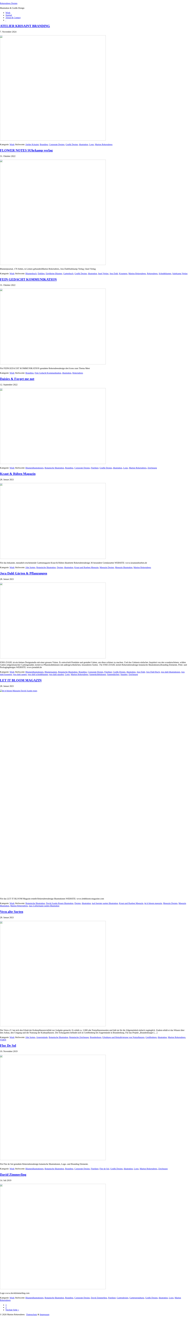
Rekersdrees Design (8, 3)
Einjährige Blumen (54, 273)
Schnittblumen (165, 273)
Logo (91, 144)
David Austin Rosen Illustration (59, 903)
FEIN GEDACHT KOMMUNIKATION (28, 279)
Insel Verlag (103, 273)
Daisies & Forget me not (17, 379)
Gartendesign (122, 1298)
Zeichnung (152, 468)
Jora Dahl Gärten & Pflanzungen (23, 573)
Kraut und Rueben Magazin (86, 567)
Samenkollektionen (97, 674)
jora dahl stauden (56, 674)
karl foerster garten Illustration (105, 903)
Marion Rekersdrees (103, 144)
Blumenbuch (31, 273)
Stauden (123, 674)
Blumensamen (51, 672)
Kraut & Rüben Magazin (18, 473)
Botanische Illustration (54, 468)
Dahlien (41, 273)
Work (12, 144)
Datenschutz (31, 1314)
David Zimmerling (13, 1174)
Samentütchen (113, 674)
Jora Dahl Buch (153, 672)
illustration (83, 144)
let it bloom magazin (153, 903)
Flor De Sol (8, 1045)
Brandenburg (95, 1037)
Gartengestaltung (136, 1298)
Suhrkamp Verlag (179, 273)
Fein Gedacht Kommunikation (48, 373)
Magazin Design (107, 567)
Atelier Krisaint (32, 144)
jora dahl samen (20, 674)
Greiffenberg (151, 1037)
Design (60, 567)
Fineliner (94, 468)
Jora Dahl (114, 273)
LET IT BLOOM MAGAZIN (21, 680)
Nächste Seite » (12, 1310)
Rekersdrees (152, 273)
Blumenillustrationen (34, 468)
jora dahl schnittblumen (38, 674)
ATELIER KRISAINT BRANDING (25, 26)
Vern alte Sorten (11, 911)
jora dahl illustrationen (170, 672)
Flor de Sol (104, 1169)
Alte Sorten (30, 567)
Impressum (44, 1314)
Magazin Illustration (123, 567)
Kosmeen (123, 273)
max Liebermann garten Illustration (44, 906)
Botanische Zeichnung (79, 1037)
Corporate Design (56, 144)
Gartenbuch (68, 273)
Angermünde (42, 1037)
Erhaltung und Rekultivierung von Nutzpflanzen (123, 1037)
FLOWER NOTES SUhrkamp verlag (26, 150)
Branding (44, 144)
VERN (3, 1040)
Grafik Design (72, 144)
